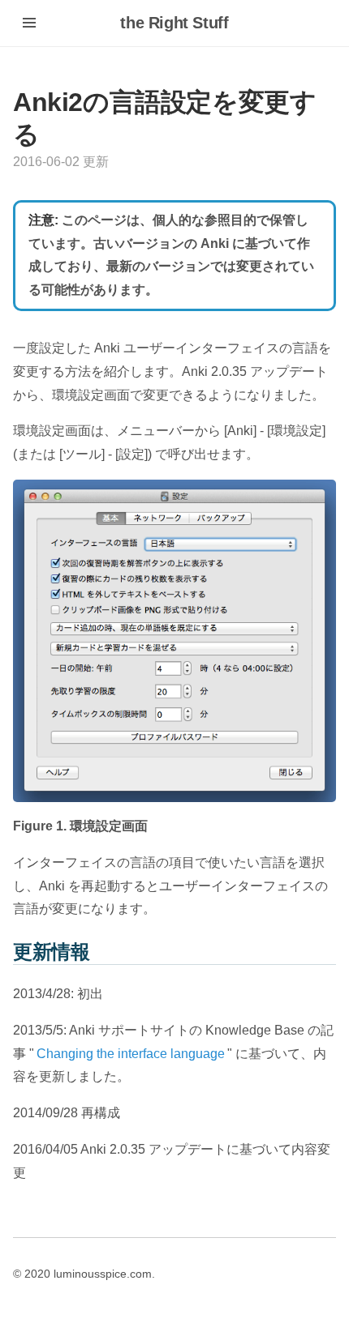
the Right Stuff (174, 23)
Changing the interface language (131, 1054)
